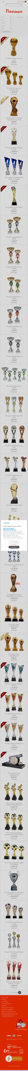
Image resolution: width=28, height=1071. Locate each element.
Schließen (14, 544)
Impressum (6, 523)
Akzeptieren (14, 547)
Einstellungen (14, 541)
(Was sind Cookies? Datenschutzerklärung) (9, 529)
